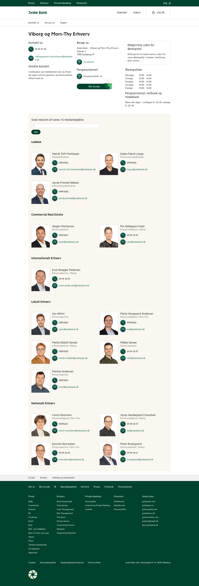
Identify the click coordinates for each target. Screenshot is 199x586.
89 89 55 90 (40, 49)
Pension (32, 509)
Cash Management (65, 509)
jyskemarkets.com (150, 517)
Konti (30, 521)
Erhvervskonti (63, 521)
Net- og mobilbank (37, 529)
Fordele (88, 509)
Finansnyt (82, 3)
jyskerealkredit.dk (150, 521)
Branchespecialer (64, 501)
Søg (165, 3)
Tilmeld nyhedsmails (37, 544)
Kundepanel (33, 548)
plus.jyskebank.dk (150, 525)
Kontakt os (33, 22)
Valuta (31, 537)
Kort (30, 525)
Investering (33, 505)
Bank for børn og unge (38, 533)
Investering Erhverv (66, 525)
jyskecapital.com (149, 509)
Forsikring (32, 517)
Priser (31, 540)
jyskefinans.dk (148, 513)
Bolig (30, 501)
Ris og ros (49, 22)
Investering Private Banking (97, 505)
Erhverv (44, 3)
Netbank (61, 529)
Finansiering (62, 505)
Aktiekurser (119, 501)
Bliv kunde (94, 86)
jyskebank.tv (148, 505)
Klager (63, 22)
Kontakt (43, 477)
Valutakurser (119, 505)
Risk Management (65, 513)
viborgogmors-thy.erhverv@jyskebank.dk (54, 58)
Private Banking (62, 3)
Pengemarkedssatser (66, 533)
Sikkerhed (32, 552)
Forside (31, 477)
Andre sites (148, 496)
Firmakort (61, 517)
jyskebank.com (149, 501)
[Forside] (37, 12)
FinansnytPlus (120, 509)
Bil (29, 513)
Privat (31, 3)
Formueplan (90, 501)
